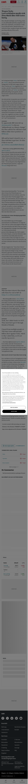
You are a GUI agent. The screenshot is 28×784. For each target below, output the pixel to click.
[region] (14, 392)
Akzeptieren (14, 411)
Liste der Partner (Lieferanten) (9, 402)
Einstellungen (14, 407)
